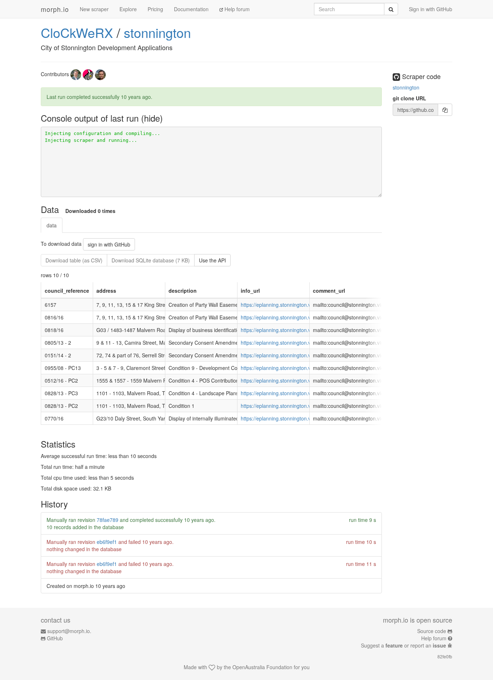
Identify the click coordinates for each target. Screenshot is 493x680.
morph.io (55, 9)
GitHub (55, 638)
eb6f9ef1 (107, 541)
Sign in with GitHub (430, 9)
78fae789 (107, 519)
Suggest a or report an (403, 645)
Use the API (212, 260)
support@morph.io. (69, 631)
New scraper (94, 9)
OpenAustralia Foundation (262, 667)
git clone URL (409, 98)
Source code (431, 631)
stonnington (157, 32)
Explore (128, 9)
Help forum (236, 9)
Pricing (155, 9)
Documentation (191, 9)
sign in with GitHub (109, 244)
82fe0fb (444, 656)
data (52, 225)
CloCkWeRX (77, 32)
